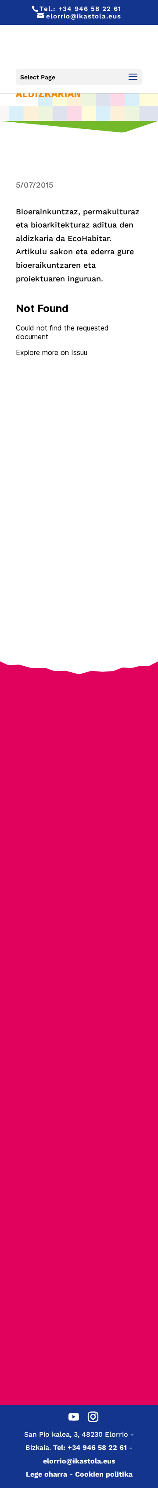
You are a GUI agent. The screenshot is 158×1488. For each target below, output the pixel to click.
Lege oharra (46, 1474)
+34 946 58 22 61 (89, 9)
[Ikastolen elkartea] (79, 717)
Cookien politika (104, 1474)
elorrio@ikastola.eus (79, 1461)
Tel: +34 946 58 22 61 (90, 1447)
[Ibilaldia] (79, 917)
